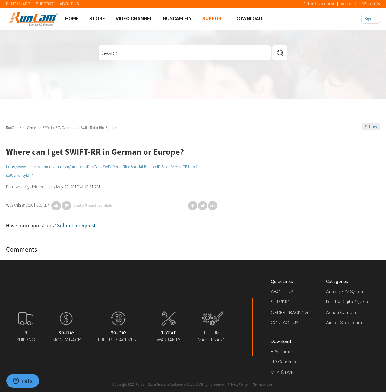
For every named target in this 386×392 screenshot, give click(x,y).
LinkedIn (212, 205)
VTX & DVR (282, 372)
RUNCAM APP (18, 4)
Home (72, 18)
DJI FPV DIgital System (347, 302)
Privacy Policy (238, 384)
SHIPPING (280, 302)
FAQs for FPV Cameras (59, 127)
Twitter (202, 205)
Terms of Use (262, 384)
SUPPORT (45, 4)
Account (348, 4)
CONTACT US (284, 322)
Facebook (192, 205)
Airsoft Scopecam (344, 322)
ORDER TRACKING (289, 312)
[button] (56, 205)
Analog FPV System (345, 291)
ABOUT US (69, 4)
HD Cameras (283, 362)
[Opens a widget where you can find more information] (22, 381)
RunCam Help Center (21, 127)
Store (97, 18)
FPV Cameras (284, 351)
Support (213, 18)
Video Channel (134, 18)
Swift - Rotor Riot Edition (98, 127)
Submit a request (318, 4)
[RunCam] (33, 18)
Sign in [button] (371, 18)
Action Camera (341, 312)
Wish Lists (371, 4)
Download (248, 18)
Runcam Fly (177, 18)
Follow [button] (371, 126)
